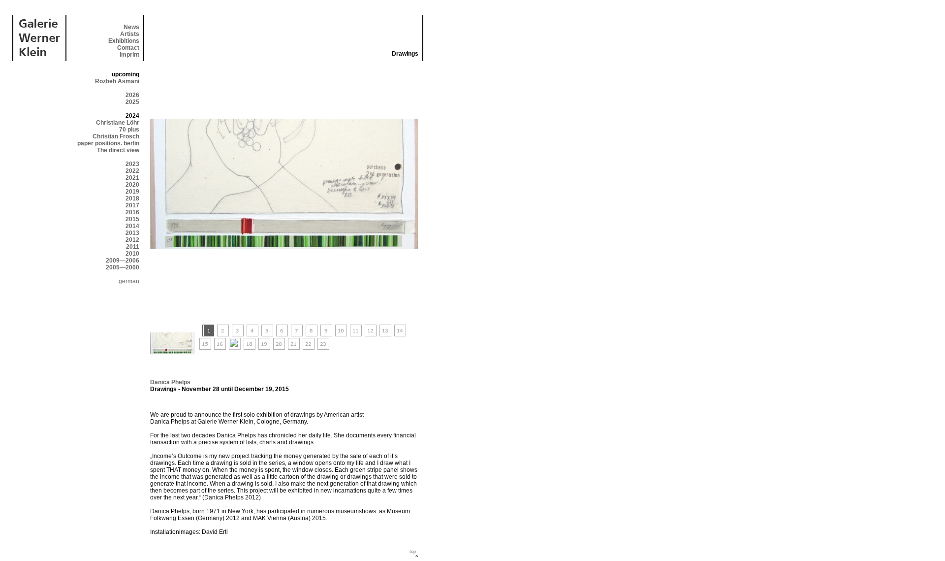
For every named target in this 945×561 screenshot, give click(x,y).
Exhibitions (123, 40)
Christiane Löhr (117, 122)
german (129, 281)
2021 (132, 177)
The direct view (118, 150)
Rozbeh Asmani (117, 81)
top (413, 551)
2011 (132, 246)
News (131, 27)
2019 (132, 191)
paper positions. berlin (108, 143)
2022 (132, 170)
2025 (132, 102)
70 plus (129, 129)
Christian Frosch (116, 136)
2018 (132, 198)
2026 (132, 95)
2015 (132, 219)
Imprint (129, 54)
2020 (132, 184)
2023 (132, 164)
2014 (132, 226)
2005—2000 (122, 267)
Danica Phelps (170, 382)
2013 (132, 233)
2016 (132, 212)
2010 (132, 253)
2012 (132, 239)
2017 (132, 205)
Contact (128, 47)
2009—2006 (122, 260)
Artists (129, 34)
